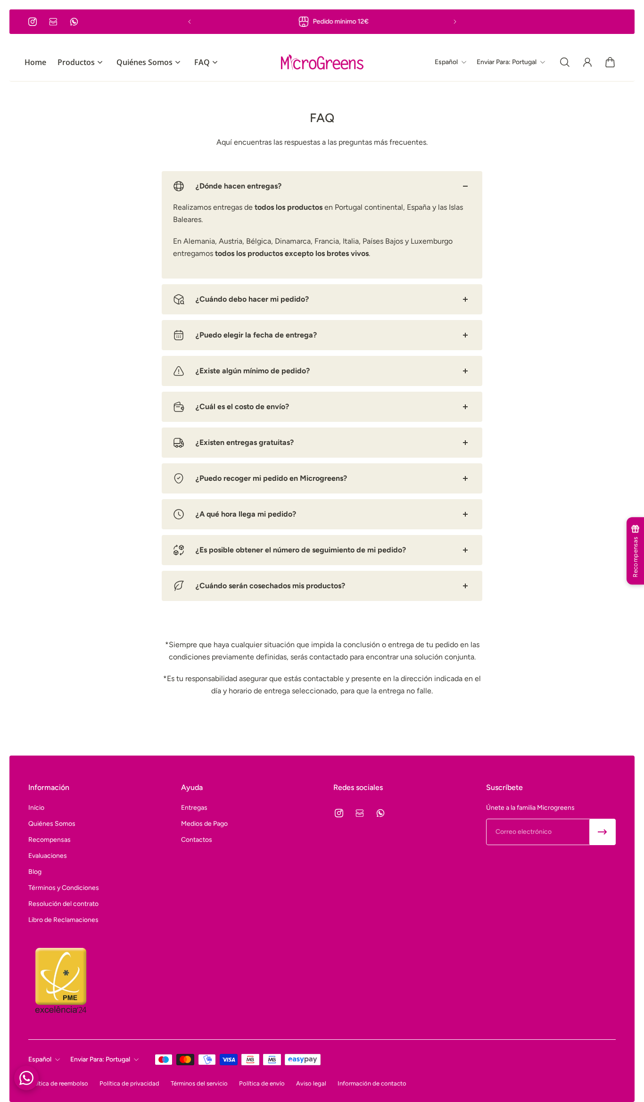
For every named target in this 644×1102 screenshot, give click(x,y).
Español (39, 1059)
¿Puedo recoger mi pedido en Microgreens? (271, 478)
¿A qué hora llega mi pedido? (246, 514)
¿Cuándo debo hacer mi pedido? (252, 299)
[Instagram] (32, 21)
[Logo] (322, 62)
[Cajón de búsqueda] (564, 62)
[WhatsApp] (74, 21)
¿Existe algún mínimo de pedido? (253, 370)
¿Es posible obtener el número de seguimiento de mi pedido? (301, 549)
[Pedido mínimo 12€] (322, 21)
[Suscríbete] (602, 832)
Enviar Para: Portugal (100, 1059)
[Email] (53, 21)
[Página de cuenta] (587, 62)
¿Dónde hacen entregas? (238, 185)
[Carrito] (610, 62)
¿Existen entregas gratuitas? (245, 442)
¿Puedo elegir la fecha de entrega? (256, 334)
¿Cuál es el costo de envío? (242, 406)
